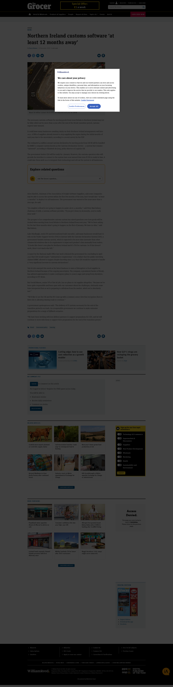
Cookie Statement (87, 100)
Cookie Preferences (76, 106)
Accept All (94, 106)
